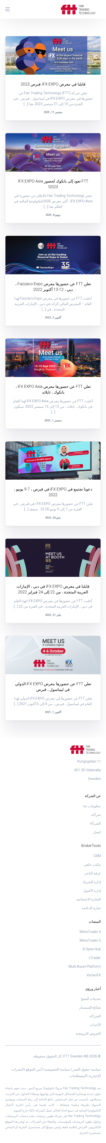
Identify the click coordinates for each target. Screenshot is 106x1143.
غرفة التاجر (93, 873)
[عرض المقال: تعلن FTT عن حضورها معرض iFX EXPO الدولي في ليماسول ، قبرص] (53, 655)
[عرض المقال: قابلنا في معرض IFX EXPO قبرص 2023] (53, 55)
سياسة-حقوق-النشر (86, 1069)
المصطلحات (78, 1076)
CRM (97, 856)
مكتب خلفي (92, 864)
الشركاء (95, 823)
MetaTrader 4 (90, 932)
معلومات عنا (92, 806)
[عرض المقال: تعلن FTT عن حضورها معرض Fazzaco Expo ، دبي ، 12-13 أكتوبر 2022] (53, 255)
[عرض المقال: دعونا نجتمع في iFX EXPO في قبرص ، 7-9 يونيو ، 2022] (53, 460)
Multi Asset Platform (85, 966)
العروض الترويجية (88, 1033)
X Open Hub (92, 949)
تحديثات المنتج (91, 999)
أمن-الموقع (33, 1069)
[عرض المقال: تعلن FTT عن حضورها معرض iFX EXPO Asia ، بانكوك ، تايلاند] (53, 358)
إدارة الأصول (92, 891)
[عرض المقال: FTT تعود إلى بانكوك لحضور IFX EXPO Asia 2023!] (53, 152)
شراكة (96, 815)
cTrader (95, 958)
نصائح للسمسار (90, 1007)
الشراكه (95, 1016)
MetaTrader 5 (90, 940)
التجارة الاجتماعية (88, 899)
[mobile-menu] (10, 9)
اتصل (97, 832)
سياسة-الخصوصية (56, 1069)
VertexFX (94, 975)
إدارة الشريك (91, 882)
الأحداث (87, 46)
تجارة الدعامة (91, 908)
